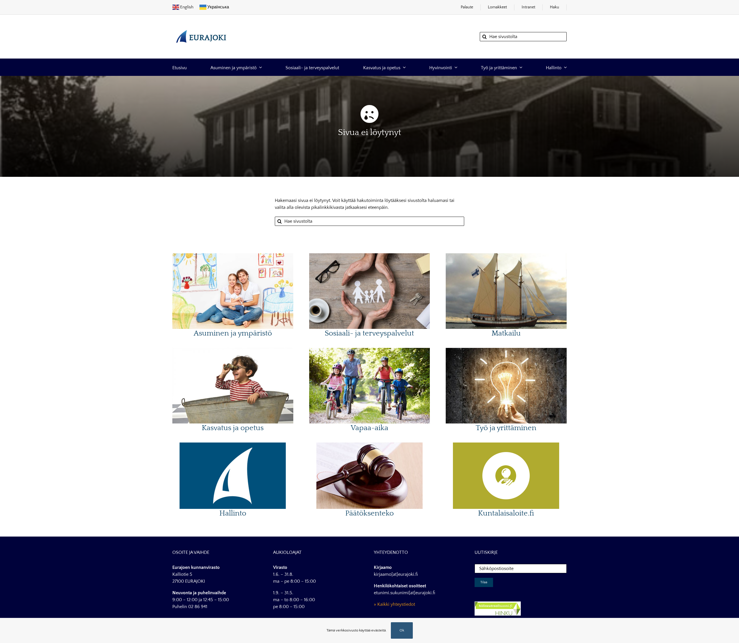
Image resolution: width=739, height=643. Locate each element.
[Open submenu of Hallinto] (564, 67)
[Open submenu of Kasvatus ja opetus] (403, 67)
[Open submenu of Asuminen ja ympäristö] (259, 67)
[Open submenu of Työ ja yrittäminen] (519, 67)
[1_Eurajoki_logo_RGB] (201, 27)
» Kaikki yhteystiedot (394, 604)
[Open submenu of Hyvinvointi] (454, 67)
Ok (402, 630)
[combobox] (523, 36)
